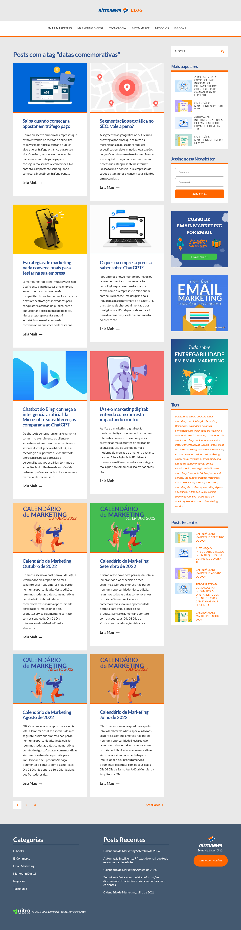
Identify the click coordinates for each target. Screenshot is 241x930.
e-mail (195, 454)
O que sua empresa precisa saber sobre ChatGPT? (126, 265)
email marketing (192, 459)
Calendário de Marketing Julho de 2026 (128, 892)
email (178, 459)
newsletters (181, 492)
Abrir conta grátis (210, 860)
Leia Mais (30, 183)
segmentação (183, 496)
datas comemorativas (187, 444)
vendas (179, 506)
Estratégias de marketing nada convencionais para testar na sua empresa (47, 268)
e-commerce (182, 454)
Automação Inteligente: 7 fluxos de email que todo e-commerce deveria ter (135, 860)
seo (194, 496)
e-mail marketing (210, 454)
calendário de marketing (208, 430)
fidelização (206, 473)
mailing (200, 482)
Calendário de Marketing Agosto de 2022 (47, 714)
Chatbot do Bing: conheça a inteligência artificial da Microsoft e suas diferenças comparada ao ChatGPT (50, 416)
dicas (213, 444)
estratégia (197, 468)
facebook (193, 473)
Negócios (162, 28)
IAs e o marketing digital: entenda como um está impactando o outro (124, 414)
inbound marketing (196, 477)
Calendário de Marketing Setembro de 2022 (124, 563)
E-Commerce (140, 28)
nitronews (194, 492)
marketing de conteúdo (188, 487)
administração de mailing (202, 421)
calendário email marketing (190, 435)
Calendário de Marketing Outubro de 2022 (47, 563)
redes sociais (208, 492)
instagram (214, 477)
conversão (213, 440)
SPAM (201, 496)
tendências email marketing (202, 501)
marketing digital (212, 487)
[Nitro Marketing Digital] (21, 911)
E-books (180, 28)
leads (178, 482)
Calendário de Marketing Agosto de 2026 (130, 869)
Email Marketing (60, 28)
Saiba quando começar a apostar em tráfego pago (46, 123)
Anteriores (153, 804)
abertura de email (185, 416)
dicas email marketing (210, 449)
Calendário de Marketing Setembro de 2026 (131, 851)
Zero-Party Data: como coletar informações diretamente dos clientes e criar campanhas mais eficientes (134, 880)
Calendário (181, 426)
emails (209, 463)
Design (205, 444)
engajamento (182, 468)
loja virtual (188, 482)
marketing (211, 482)
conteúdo (200, 440)
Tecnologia (117, 28)
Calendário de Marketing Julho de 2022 (124, 714)
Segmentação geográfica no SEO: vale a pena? (127, 123)
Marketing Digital (90, 28)
